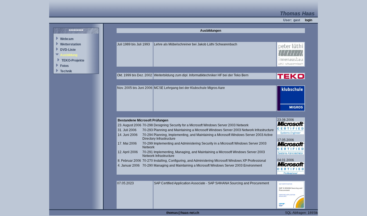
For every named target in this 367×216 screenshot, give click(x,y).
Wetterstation (70, 44)
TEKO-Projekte (73, 60)
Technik (66, 71)
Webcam (67, 39)
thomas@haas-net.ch (182, 213)
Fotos (64, 66)
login (308, 20)
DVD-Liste (68, 50)
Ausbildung (68, 55)
